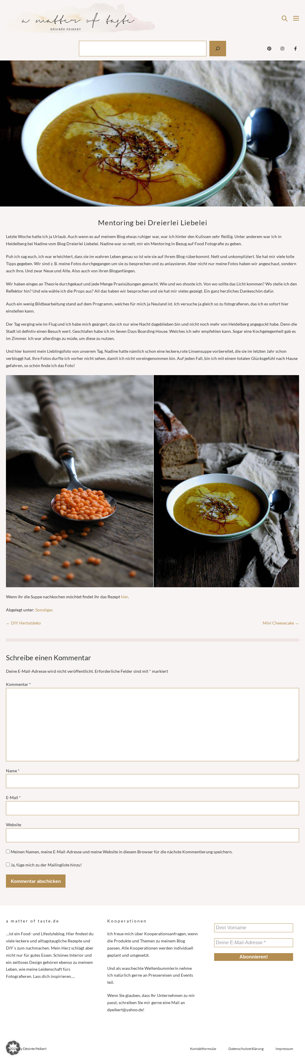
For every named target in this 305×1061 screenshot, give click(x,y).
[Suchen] (217, 48)
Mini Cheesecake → (281, 622)
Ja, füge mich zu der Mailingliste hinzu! (46, 864)
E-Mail (13, 797)
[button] (285, 18)
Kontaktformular (203, 1048)
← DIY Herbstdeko (23, 622)
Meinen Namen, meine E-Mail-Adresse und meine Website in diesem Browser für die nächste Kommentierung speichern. (122, 851)
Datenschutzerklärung (246, 1048)
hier (124, 596)
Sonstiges (44, 609)
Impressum (284, 1048)
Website (13, 824)
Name (13, 770)
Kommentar (18, 684)
